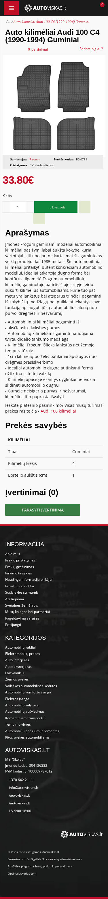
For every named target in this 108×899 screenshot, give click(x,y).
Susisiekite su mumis (22, 592)
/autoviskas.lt (19, 795)
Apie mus (12, 553)
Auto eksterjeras (18, 666)
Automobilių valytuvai (22, 705)
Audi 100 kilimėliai (58, 411)
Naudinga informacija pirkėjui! (29, 579)
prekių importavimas (56, 866)
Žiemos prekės (17, 679)
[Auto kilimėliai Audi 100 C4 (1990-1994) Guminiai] (54, 106)
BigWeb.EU (38, 859)
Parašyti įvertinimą (43, 510)
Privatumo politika (19, 586)
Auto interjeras (17, 660)
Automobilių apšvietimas (25, 711)
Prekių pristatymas (20, 560)
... (9, 21)
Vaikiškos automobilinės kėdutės (31, 685)
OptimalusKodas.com (22, 873)
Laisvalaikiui (14, 672)
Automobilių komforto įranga (28, 692)
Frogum (34, 159)
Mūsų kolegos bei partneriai (27, 611)
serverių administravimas (65, 859)
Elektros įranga (17, 698)
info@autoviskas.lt (23, 787)
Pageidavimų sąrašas (22, 618)
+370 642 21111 (22, 779)
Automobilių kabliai (20, 647)
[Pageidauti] (84, 207)
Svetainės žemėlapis (21, 605)
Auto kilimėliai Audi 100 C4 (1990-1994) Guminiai (51, 21)
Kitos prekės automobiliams (27, 737)
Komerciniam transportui (25, 718)
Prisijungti (13, 624)
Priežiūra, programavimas (24, 866)
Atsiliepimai (14, 599)
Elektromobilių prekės (22, 653)
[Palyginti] (39, 218)
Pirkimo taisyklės (18, 573)
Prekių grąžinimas (19, 566)
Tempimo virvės (18, 724)
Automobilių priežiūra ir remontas (32, 731)
